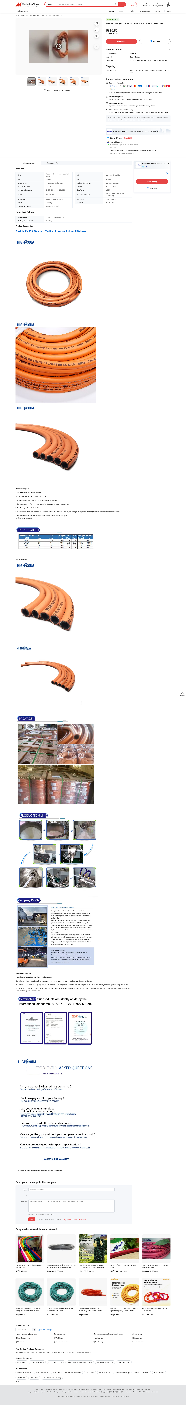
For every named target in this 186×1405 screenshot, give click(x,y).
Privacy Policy (125, 1396)
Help (132, 11)
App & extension (144, 11)
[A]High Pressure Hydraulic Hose (26, 1334)
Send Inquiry (121, 41)
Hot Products (40, 1389)
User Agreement (105, 1396)
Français (64, 1392)
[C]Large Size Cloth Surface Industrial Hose (107, 1334)
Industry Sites (107, 1389)
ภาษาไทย (128, 1392)
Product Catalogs (46, 1330)
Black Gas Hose (159, 1373)
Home (17, 15)
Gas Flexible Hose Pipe (122, 1373)
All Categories (23, 11)
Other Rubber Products (56, 1362)
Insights (147, 1389)
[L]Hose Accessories (138, 1342)
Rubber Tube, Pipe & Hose (54, 15)
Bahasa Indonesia (152, 1392)
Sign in (168, 6)
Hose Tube (56, 1373)
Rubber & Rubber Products (37, 15)
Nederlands (97, 1392)
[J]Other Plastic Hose (61, 1342)
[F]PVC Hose (58, 1338)
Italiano (82, 1392)
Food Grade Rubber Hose (105, 1362)
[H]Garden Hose (137, 1338)
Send (31, 1219)
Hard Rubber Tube (124, 1362)
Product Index (130, 1389)
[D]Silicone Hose (137, 1334)
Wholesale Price (96, 1389)
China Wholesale (84, 1389)
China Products (50, 1389)
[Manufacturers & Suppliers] (27, 4)
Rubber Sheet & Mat (37, 1362)
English (43, 1392)
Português (57, 1392)
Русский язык (74, 1392)
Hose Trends (34, 1378)
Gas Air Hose (90, 1373)
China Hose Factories (24, 1373)
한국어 (110, 1392)
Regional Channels (118, 1389)
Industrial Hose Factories (72, 1373)
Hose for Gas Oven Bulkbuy (52, 1378)
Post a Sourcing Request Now (75, 1219)
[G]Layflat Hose (98, 1338)
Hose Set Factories (42, 1373)
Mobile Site (139, 1389)
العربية (104, 1392)
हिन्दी (122, 1392)
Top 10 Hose (21, 1378)
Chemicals (24, 15)
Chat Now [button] (156, 41)
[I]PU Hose (19, 1342)
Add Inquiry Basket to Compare (59, 90)
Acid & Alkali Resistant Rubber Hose (80, 1362)
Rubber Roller (21, 1362)
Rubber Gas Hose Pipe (141, 1373)
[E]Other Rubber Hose (23, 1338)
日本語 (117, 1392)
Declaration (115, 1396)
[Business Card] (167, 172)
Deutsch (89, 1392)
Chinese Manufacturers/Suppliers (67, 1389)
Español (49, 1392)
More (17, 1382)
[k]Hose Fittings (98, 1342)
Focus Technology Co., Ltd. (79, 1396)
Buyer (121, 11)
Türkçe (135, 1392)
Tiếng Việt (142, 1392)
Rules (169, 11)
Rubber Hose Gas (104, 1373)
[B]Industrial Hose (60, 1334)
